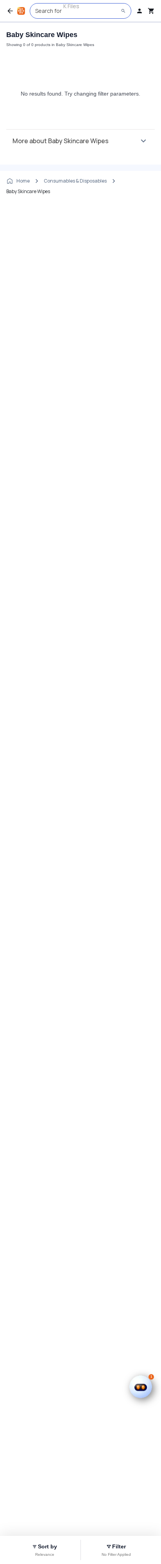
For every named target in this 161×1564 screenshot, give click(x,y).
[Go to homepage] (21, 11)
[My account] (139, 10)
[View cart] (151, 10)
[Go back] (10, 11)
